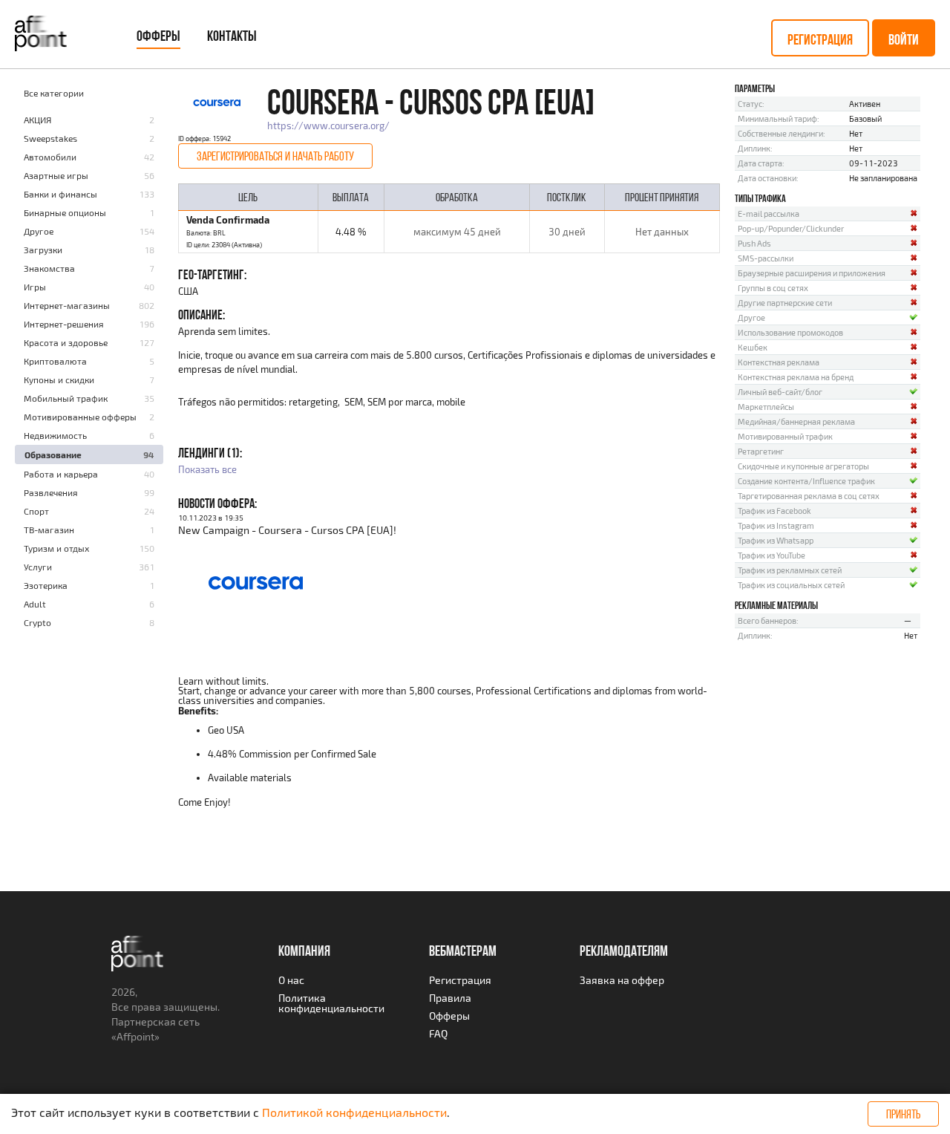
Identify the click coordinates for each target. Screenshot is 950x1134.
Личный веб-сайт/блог (780, 392)
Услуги (38, 566)
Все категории (54, 93)
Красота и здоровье (66, 342)
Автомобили (50, 156)
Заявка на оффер (622, 980)
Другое (38, 231)
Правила (450, 997)
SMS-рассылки (765, 258)
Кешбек (752, 347)
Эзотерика (46, 585)
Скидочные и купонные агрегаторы (803, 466)
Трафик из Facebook (774, 510)
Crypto (37, 622)
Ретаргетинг (761, 451)
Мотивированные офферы (80, 416)
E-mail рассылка (768, 213)
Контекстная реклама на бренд (796, 377)
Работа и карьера (61, 474)
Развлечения (51, 492)
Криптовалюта (55, 361)
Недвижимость (55, 435)
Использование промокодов (790, 332)
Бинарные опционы (65, 212)
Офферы (158, 36)
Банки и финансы (60, 194)
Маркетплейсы (766, 406)
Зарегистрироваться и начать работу (275, 156)
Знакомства (49, 268)
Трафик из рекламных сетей (790, 570)
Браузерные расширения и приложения (811, 273)
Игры (35, 286)
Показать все (207, 469)
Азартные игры (56, 175)
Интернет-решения (64, 324)
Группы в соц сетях (773, 288)
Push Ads (754, 243)
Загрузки (43, 249)
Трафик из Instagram (776, 525)
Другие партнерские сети (785, 302)
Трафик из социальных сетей (791, 585)
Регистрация (820, 39)
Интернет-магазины (67, 305)
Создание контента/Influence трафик (806, 481)
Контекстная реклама (778, 362)
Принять (903, 1114)
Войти (903, 39)
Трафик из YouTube (771, 555)
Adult (35, 604)
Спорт (36, 511)
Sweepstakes (50, 138)
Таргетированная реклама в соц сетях (808, 496)
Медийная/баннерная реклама (796, 421)
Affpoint (135, 1036)
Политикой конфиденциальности (354, 1112)
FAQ (438, 1033)
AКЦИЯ (37, 119)
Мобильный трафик (66, 398)
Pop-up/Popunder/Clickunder (791, 228)
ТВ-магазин (49, 529)
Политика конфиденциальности (331, 1002)
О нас (291, 980)
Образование (53, 454)
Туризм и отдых (56, 548)
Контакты (232, 36)
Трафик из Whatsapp (775, 540)
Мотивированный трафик (785, 436)
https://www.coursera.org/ (328, 125)
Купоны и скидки (59, 379)
